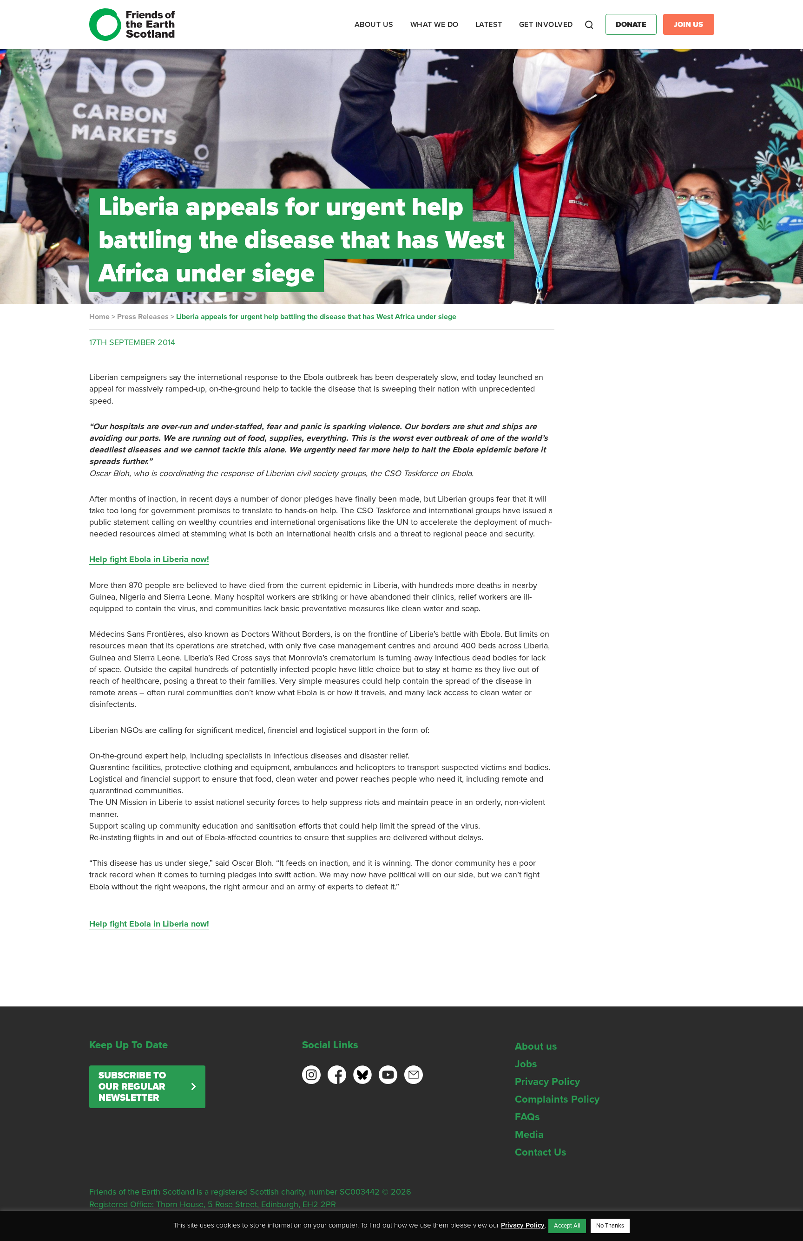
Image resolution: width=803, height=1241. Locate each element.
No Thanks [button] (610, 1225)
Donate (631, 24)
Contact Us (540, 1152)
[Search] (589, 24)
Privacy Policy (547, 1082)
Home (99, 316)
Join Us (688, 24)
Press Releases (143, 316)
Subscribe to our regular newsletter (132, 1087)
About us (536, 1046)
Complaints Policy (557, 1099)
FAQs (527, 1117)
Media (529, 1135)
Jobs (526, 1064)
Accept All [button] (567, 1225)
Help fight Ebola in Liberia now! (149, 559)
